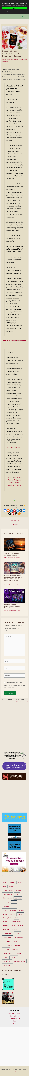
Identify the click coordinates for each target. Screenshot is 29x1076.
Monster (12, 925)
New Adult (6, 929)
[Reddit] (8, 510)
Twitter (10, 480)
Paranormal (22, 59)
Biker (4, 886)
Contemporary (11, 557)
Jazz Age (12, 914)
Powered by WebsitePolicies (9, 11)
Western (5, 957)
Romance (5, 61)
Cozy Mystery (7, 894)
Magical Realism (16, 922)
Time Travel (15, 949)
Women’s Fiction (19, 961)
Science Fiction (7, 945)
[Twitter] (17, 510)
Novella (14, 929)
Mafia (16, 918)
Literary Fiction (7, 918)
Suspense (17, 945)
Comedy (11, 886)
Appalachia (21, 882)
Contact (14, 1023)
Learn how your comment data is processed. (14, 702)
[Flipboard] (13, 513)
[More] (19, 513)
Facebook (11, 485)
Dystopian (18, 898)
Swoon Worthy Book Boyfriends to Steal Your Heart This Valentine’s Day (13, 578)
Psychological (7, 937)
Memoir (5, 925)
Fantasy (14, 583)
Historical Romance (9, 910)
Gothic (14, 902)
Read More (23, 5)
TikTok (11, 483)
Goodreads (17, 477)
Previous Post (14, 520)
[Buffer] (9, 513)
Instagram (17, 480)
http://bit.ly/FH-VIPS (13, 447)
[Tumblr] (20, 510)
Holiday (21, 910)
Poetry (17, 933)
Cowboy (18, 890)
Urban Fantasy (7, 953)
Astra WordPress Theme (15, 1072)
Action (5, 882)
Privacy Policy (14, 1016)
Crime (17, 894)
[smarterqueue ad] (14, 837)
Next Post (15, 524)
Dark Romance (8, 583)
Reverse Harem (19, 937)
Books (4, 59)
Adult (5, 557)
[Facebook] (5, 510)
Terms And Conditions (14, 1013)
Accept (14, 8)
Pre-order (22, 340)
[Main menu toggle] (22, 16)
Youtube (17, 483)
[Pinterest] (14, 510)
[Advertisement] (14, 734)
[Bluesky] (24, 510)
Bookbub (18, 485)
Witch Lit (14, 957)
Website (10, 477)
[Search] (26, 16)
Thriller (6, 949)
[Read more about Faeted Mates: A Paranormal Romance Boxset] (14, 595)
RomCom (17, 584)
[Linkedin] (11, 510)
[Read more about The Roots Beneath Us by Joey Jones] (14, 544)
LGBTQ (20, 914)
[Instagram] (11, 1010)
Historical (7, 906)
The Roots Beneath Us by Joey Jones (14, 554)
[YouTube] (15, 1010)
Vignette (18, 953)
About (14, 1021)
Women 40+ (7, 961)
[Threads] (16, 513)
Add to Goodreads (10, 340)
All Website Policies (14, 1018)
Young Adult (7, 965)
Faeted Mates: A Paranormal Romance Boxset (13, 606)
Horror (5, 914)
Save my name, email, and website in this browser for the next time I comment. (14, 685)
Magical (5, 921)
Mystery (21, 925)
